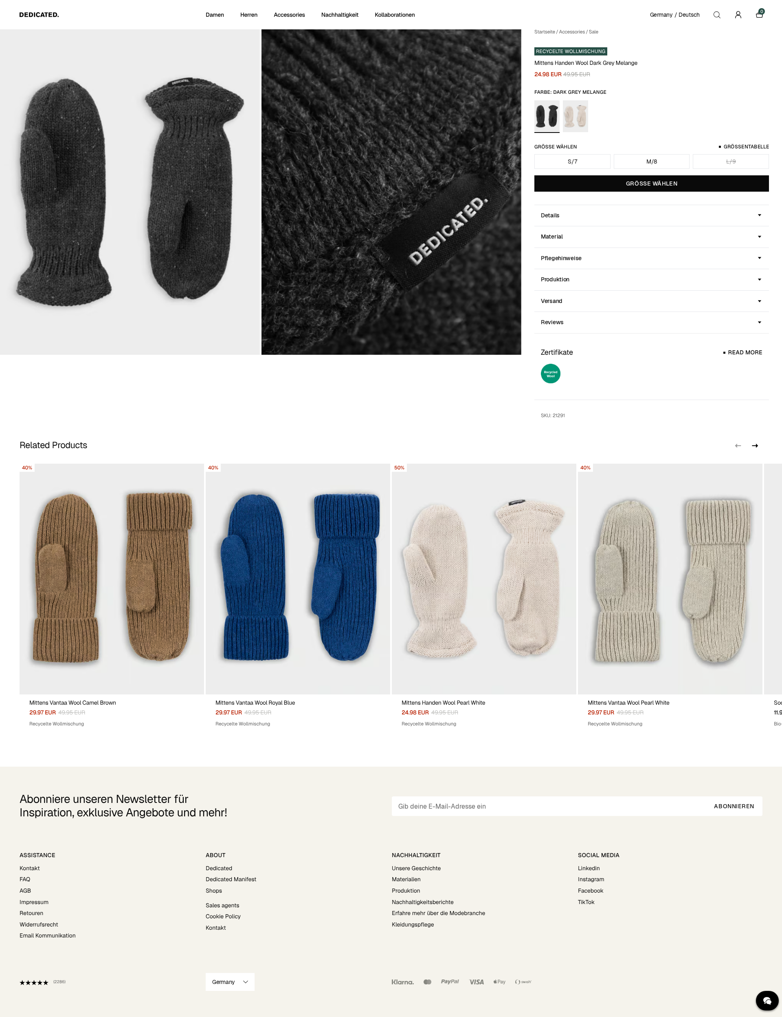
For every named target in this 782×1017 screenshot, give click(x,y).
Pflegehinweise (561, 258)
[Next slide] (754, 446)
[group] (112, 595)
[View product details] (112, 710)
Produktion (555, 279)
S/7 (572, 161)
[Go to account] (738, 15)
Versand (551, 301)
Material (552, 236)
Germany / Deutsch (675, 15)
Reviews (552, 322)
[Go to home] (112, 15)
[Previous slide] (738, 446)
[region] (391, 595)
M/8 (651, 161)
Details (550, 215)
